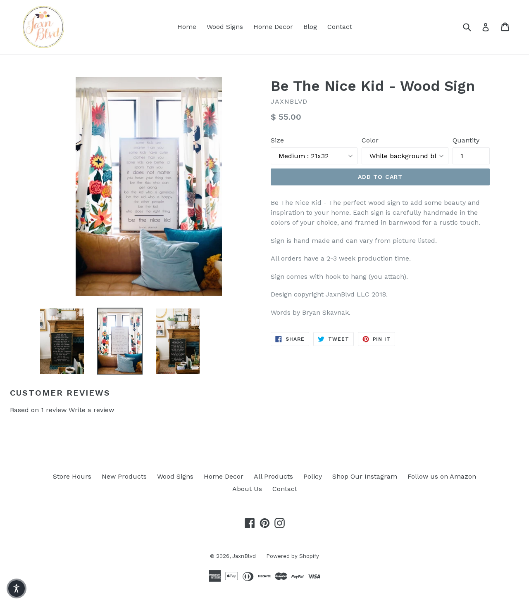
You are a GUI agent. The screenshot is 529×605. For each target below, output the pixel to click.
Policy (312, 476)
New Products (124, 476)
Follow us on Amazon (441, 476)
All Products (273, 476)
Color (370, 140)
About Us (247, 489)
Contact (339, 27)
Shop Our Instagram (364, 476)
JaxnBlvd (244, 556)
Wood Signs (225, 27)
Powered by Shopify (292, 556)
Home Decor (273, 27)
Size (277, 140)
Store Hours (72, 476)
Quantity (466, 140)
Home (186, 27)
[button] (16, 588)
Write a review (91, 410)
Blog (310, 27)
